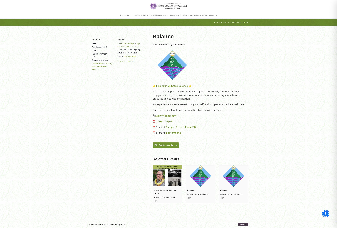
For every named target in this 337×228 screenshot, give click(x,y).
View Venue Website (126, 61)
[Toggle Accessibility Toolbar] (325, 213)
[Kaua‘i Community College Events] (168, 6)
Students (95, 69)
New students (102, 66)
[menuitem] (125, 15)
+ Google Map (129, 56)
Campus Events (98, 63)
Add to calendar (166, 145)
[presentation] (167, 176)
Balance (190, 190)
